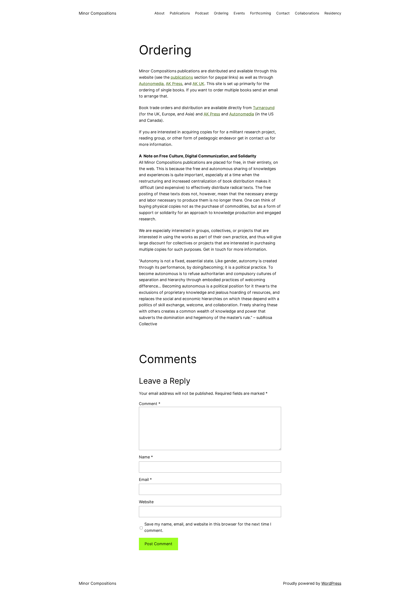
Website (146, 502)
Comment (149, 403)
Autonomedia (151, 83)
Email (145, 479)
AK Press (174, 83)
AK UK (198, 83)
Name (146, 457)
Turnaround (264, 107)
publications (182, 77)
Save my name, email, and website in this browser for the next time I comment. (207, 527)
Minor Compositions (97, 13)
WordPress (331, 583)
